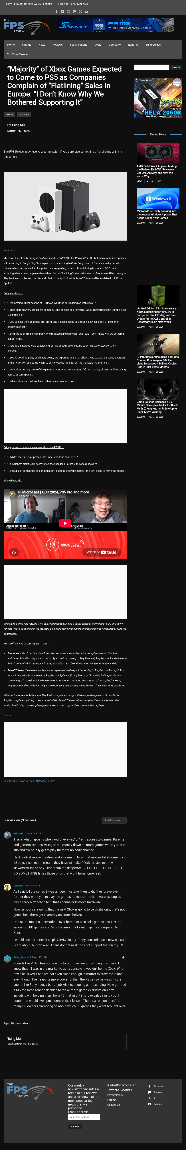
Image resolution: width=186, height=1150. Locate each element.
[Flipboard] (62, 12)
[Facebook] (56, 12)
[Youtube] (86, 12)
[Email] (58, 140)
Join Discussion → (114, 820)
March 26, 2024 (33, 833)
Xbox (25, 1023)
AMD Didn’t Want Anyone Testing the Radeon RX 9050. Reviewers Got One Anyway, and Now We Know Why (157, 171)
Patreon (158, 1092)
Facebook (159, 1086)
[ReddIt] (49, 140)
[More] (75, 140)
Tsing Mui (18, 125)
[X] (80, 12)
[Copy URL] (66, 140)
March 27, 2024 (32, 885)
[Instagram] (68, 12)
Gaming (24, 114)
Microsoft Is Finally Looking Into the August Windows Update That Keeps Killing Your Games (157, 214)
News (9, 114)
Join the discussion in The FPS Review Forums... (31, 781)
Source (7, 715)
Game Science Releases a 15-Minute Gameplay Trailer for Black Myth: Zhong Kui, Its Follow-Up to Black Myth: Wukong (157, 407)
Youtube (158, 1104)
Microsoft (16, 1023)
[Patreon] (74, 12)
